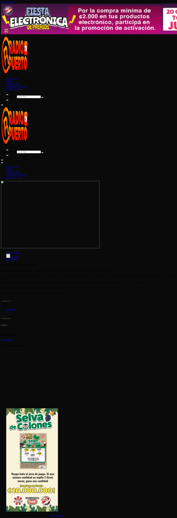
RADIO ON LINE (14, 89)
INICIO (9, 81)
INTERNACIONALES (16, 86)
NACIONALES (13, 84)
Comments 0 (6, 340)
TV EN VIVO (12, 78)
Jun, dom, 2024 (13, 252)
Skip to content (8, 2)
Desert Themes (56, 515)
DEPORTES (11, 259)
